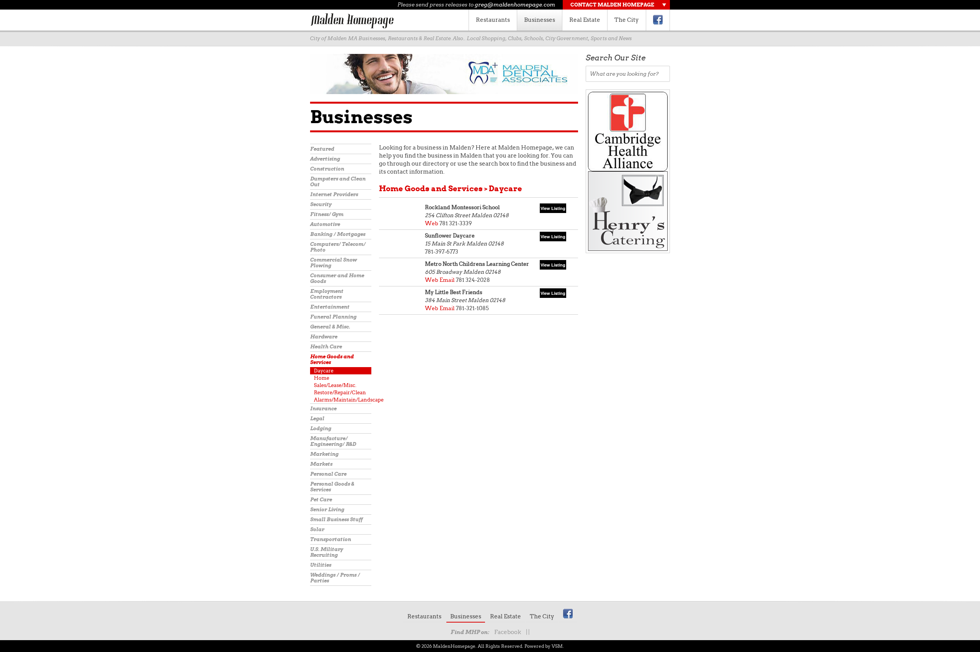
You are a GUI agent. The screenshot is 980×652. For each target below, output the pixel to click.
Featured (322, 149)
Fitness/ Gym (326, 214)
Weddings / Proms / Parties (335, 578)
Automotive (325, 224)
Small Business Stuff (336, 519)
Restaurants (493, 19)
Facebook (507, 632)
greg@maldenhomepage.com (515, 5)
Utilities (320, 565)
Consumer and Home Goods (337, 278)
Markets (321, 464)
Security (321, 204)
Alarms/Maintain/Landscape (342, 400)
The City (626, 19)
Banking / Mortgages (337, 234)
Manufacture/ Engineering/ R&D (333, 441)
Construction (327, 169)
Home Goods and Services (332, 359)
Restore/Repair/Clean (340, 392)
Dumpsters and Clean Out (338, 181)
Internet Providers (334, 194)
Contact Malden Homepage (612, 5)
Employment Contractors (326, 294)
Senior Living (327, 509)
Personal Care (328, 474)
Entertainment (330, 307)
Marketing (324, 454)
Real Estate (584, 19)
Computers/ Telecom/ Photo (338, 247)
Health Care (326, 347)
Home (321, 378)
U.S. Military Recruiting (326, 552)
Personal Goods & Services (332, 487)
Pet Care (321, 499)
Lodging (320, 428)
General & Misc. (330, 327)
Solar (317, 529)
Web (431, 223)
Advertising (325, 159)
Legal (317, 418)
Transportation (330, 539)
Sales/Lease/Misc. (335, 385)
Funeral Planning (333, 317)
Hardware (323, 337)
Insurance (323, 408)
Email (447, 280)
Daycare (323, 371)
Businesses (539, 19)
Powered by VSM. (544, 646)
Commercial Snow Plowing (333, 262)
